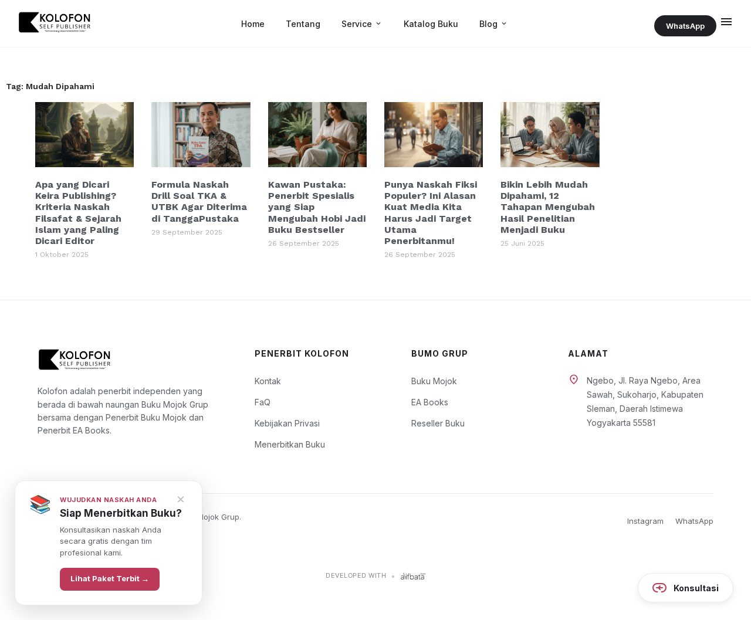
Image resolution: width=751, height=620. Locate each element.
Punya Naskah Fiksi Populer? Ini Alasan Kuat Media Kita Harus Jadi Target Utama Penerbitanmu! (430, 212)
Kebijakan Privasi (287, 423)
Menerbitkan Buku (290, 444)
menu (726, 22)
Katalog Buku (431, 24)
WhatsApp (685, 26)
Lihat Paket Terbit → (109, 579)
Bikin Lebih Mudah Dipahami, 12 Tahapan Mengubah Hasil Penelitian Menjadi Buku (547, 207)
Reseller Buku (438, 423)
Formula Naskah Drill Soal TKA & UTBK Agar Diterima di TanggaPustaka (199, 201)
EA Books (429, 402)
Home (253, 24)
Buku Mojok (434, 381)
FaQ (262, 402)
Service (362, 24)
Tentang (303, 24)
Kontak (268, 381)
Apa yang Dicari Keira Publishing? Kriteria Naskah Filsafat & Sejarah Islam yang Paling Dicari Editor (78, 212)
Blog (493, 24)
